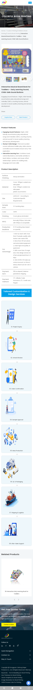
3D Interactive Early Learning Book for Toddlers (16, 592)
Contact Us (5, 655)
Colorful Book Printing (13, 34)
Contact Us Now (9, 625)
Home (3, 31)
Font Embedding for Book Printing (19, 673)
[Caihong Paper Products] (4, 2)
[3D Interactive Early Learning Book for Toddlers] (16, 574)
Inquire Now (8, 117)
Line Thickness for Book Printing (11, 675)
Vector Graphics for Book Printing (11, 678)
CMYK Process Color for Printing (11, 682)
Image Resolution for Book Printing (12, 680)
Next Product (23, 117)
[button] (2, 79)
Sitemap (28, 670)
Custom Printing (12, 31)
